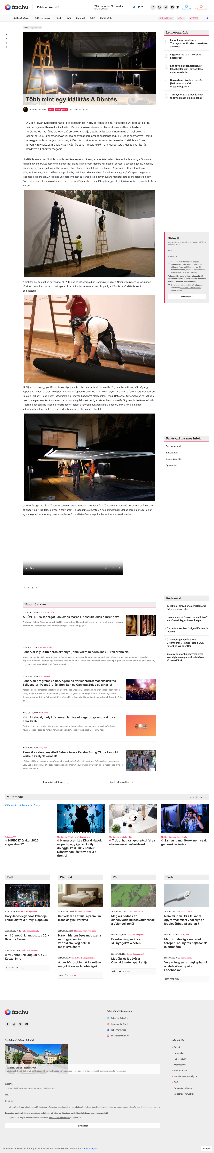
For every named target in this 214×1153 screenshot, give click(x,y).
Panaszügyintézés (183, 1088)
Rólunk (177, 1047)
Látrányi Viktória (38, 109)
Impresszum (180, 1059)
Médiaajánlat (180, 1064)
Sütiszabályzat (89, 1148)
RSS (176, 1082)
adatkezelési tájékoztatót (190, 288)
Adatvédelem (180, 1070)
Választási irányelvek (184, 1094)
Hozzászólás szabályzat (186, 1076)
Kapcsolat (179, 1053)
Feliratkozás (187, 296)
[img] (16, 7)
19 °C (140, 7)
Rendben (206, 1148)
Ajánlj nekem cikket (119, 782)
